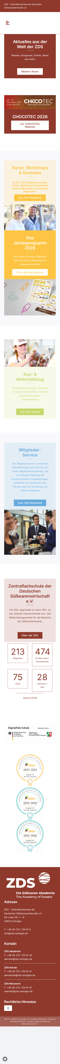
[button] (5, 1059)
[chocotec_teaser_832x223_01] (30, 96)
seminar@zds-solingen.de (18, 959)
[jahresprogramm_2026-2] (30, 280)
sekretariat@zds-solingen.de (19, 975)
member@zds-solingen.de (18, 991)
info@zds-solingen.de (16, 933)
